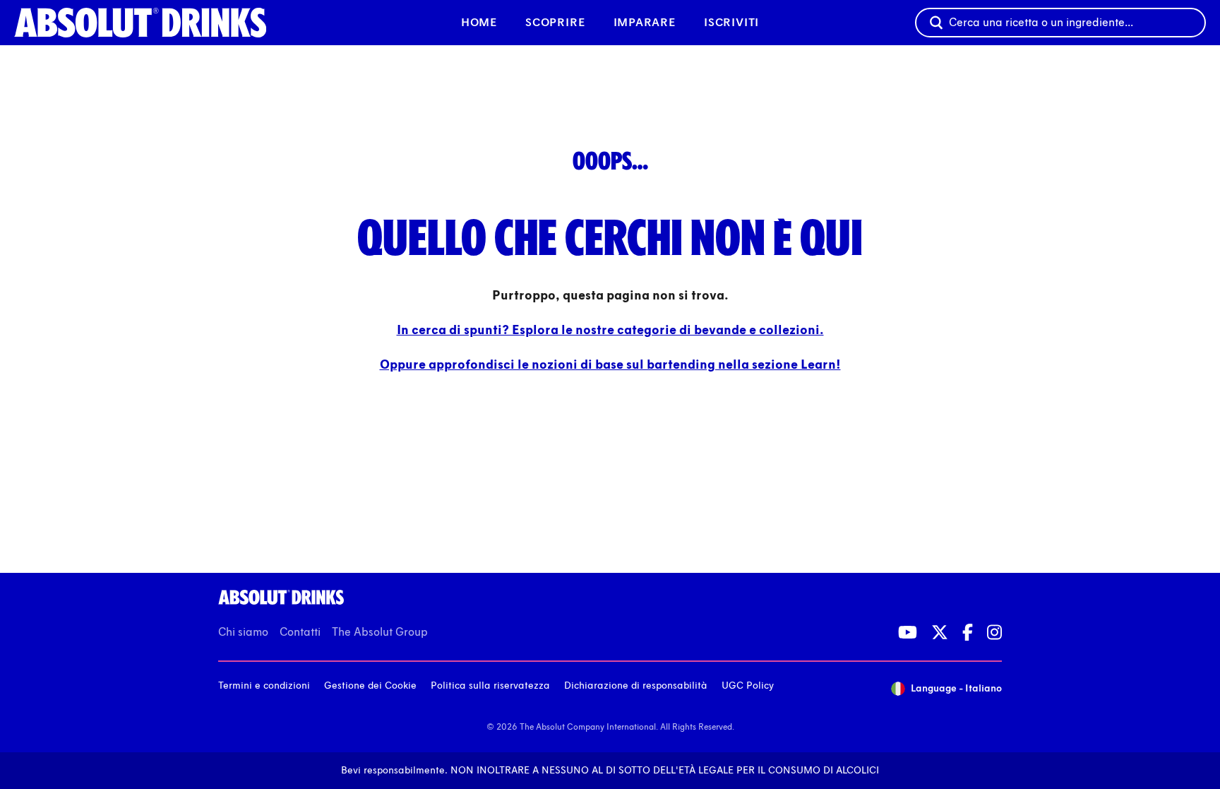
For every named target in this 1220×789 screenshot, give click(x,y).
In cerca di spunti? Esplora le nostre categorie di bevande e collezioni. (610, 330)
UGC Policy (748, 686)
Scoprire (555, 22)
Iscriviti (731, 22)
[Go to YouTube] (907, 632)
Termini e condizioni (264, 686)
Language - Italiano (956, 688)
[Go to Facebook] (967, 632)
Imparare (645, 22)
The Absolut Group (380, 632)
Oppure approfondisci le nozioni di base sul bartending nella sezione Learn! (610, 364)
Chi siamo (243, 632)
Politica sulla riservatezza (490, 686)
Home (479, 22)
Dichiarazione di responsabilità (635, 686)
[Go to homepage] (159, 22)
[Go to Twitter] (939, 632)
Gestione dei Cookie (370, 686)
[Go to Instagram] (994, 632)
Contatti (300, 632)
